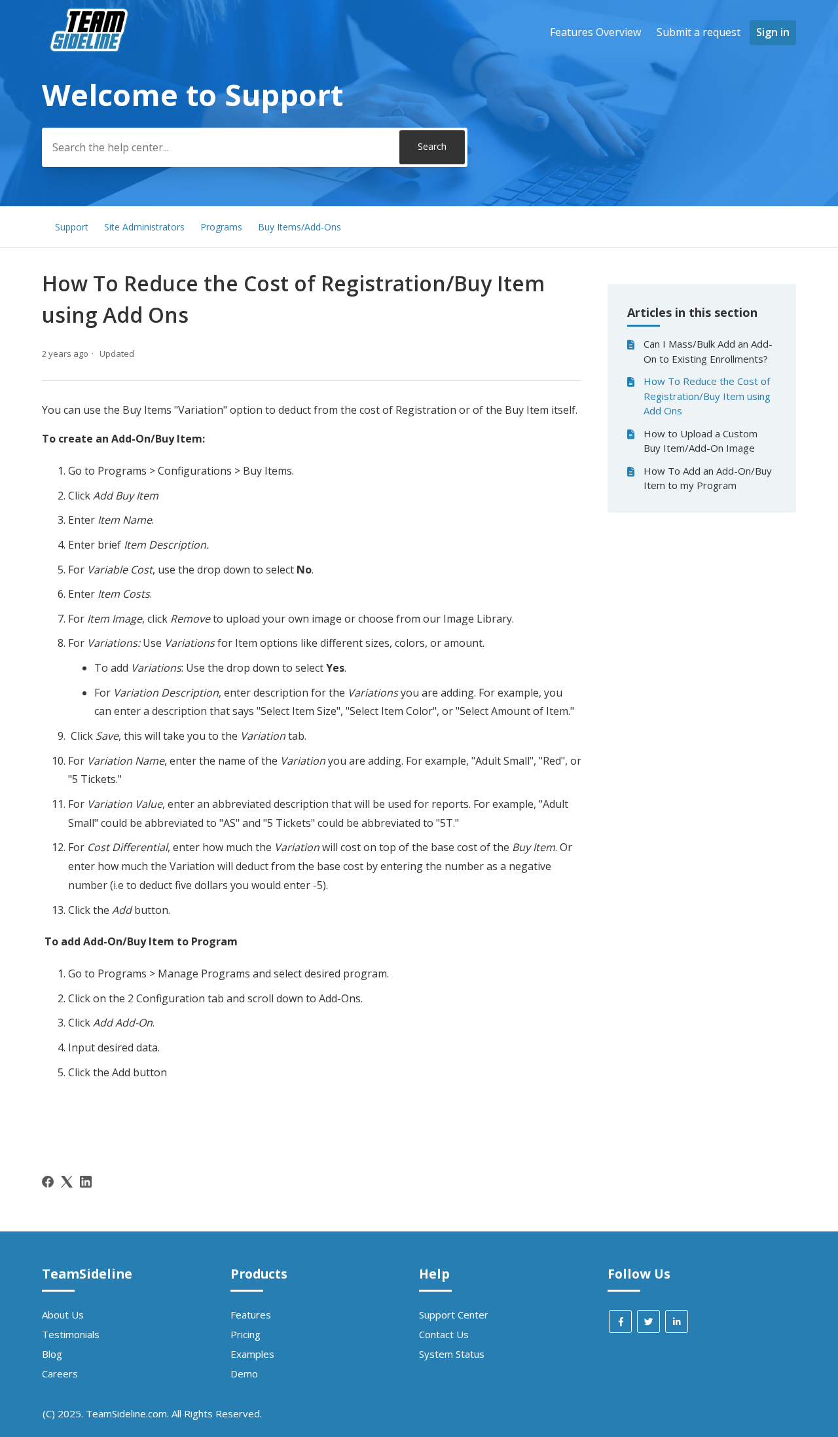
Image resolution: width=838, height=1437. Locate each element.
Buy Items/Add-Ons (299, 227)
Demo (244, 1373)
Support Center (453, 1314)
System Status (451, 1353)
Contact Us (444, 1334)
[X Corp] (67, 1182)
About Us (63, 1314)
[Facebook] (48, 1182)
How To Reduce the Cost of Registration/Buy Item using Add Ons (707, 395)
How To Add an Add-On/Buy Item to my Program (708, 478)
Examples (252, 1353)
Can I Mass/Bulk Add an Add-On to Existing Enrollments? (708, 351)
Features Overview (595, 32)
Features (250, 1314)
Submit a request (698, 32)
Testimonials (71, 1334)
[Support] (91, 75)
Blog (52, 1353)
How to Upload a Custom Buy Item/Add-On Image (700, 441)
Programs (221, 227)
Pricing (245, 1334)
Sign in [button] (773, 32)
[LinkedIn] (86, 1182)
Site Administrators (144, 227)
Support (71, 227)
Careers (60, 1373)
